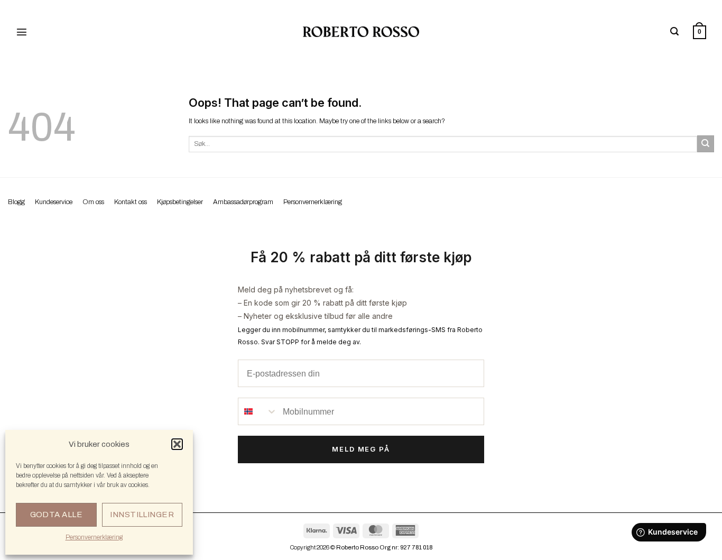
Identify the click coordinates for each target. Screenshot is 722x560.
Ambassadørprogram (243, 202)
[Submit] (705, 143)
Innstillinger (142, 514)
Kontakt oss (130, 202)
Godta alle (56, 514)
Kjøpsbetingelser (180, 202)
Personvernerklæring (94, 537)
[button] (177, 444)
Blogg (16, 202)
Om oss (93, 202)
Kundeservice (53, 202)
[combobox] (257, 411)
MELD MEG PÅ (361, 449)
